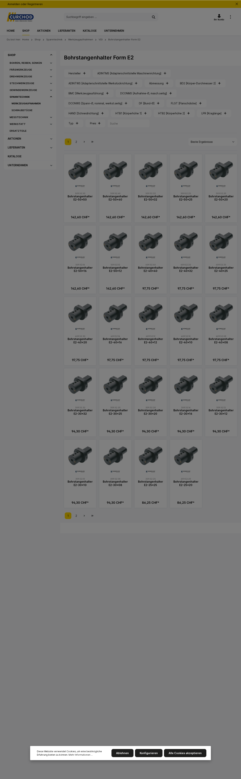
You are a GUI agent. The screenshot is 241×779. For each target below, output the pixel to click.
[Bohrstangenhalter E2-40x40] (150, 242)
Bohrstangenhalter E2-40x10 (185, 340)
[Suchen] (153, 17)
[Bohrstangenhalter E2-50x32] (150, 170)
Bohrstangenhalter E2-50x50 (80, 198)
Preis (93, 123)
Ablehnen (122, 753)
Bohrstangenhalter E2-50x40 (115, 198)
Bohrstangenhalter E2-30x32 (80, 412)
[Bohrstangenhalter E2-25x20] (186, 456)
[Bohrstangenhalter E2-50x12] (115, 242)
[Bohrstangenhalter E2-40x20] (80, 313)
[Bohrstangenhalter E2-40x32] (186, 242)
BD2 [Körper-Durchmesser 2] (198, 83)
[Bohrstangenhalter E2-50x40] (115, 170)
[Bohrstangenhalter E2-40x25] (221, 242)
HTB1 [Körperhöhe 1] (128, 113)
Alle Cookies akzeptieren (185, 753)
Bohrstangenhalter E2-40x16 (115, 340)
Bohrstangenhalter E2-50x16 (80, 269)
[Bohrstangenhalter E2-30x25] (115, 384)
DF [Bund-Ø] (147, 103)
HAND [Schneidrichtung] (84, 113)
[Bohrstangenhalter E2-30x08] (115, 456)
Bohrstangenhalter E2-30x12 (221, 412)
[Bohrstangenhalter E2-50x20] (221, 170)
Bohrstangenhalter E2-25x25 (150, 483)
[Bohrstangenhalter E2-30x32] (80, 384)
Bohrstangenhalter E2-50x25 (185, 198)
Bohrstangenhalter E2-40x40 (150, 269)
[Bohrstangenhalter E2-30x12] (221, 384)
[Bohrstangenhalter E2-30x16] (186, 384)
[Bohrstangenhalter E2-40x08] (221, 313)
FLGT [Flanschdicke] (184, 103)
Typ (71, 123)
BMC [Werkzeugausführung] (86, 93)
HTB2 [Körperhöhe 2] (171, 113)
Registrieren (35, 4)
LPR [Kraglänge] (211, 113)
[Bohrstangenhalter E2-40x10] (186, 313)
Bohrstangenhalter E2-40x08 (221, 340)
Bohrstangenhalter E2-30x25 (115, 412)
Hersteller (75, 73)
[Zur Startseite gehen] (20, 17)
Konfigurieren (149, 753)
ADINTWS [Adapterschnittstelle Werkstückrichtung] (101, 83)
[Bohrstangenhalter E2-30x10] (80, 456)
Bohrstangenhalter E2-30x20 (150, 412)
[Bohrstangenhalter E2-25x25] (150, 456)
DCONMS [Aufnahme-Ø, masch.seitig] (143, 93)
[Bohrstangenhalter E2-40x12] (150, 313)
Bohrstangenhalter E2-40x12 (150, 340)
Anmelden (14, 4)
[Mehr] (230, 17)
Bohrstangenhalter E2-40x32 (185, 269)
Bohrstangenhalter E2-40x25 (221, 269)
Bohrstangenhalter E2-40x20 (80, 340)
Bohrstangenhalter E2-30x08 (115, 483)
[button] (51, 55)
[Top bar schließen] (236, 4)
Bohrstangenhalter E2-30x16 (185, 412)
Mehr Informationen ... (81, 754)
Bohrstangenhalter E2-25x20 (185, 483)
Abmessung (156, 83)
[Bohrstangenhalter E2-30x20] (150, 384)
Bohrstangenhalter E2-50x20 (221, 198)
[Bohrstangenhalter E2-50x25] (186, 170)
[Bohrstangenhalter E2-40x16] (115, 313)
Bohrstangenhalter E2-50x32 (150, 198)
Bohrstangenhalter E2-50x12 (115, 269)
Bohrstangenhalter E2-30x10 (80, 483)
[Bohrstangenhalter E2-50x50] (80, 170)
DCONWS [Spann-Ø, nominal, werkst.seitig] (95, 103)
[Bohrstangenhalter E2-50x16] (80, 242)
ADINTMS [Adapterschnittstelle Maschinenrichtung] (129, 73)
